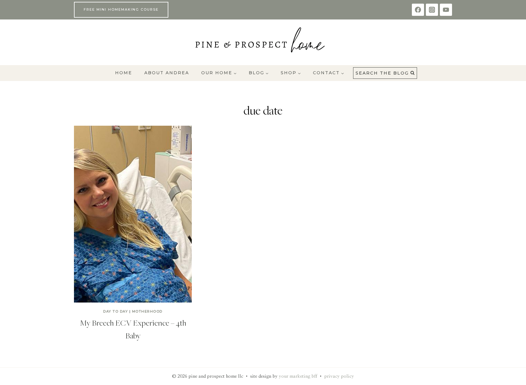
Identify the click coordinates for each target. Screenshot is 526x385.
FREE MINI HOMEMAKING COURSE (121, 9)
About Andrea (166, 72)
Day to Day (115, 311)
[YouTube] (446, 10)
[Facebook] (418, 10)
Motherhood (147, 311)
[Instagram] (432, 10)
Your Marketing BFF (298, 376)
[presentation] (133, 214)
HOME (123, 72)
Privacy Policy (339, 376)
